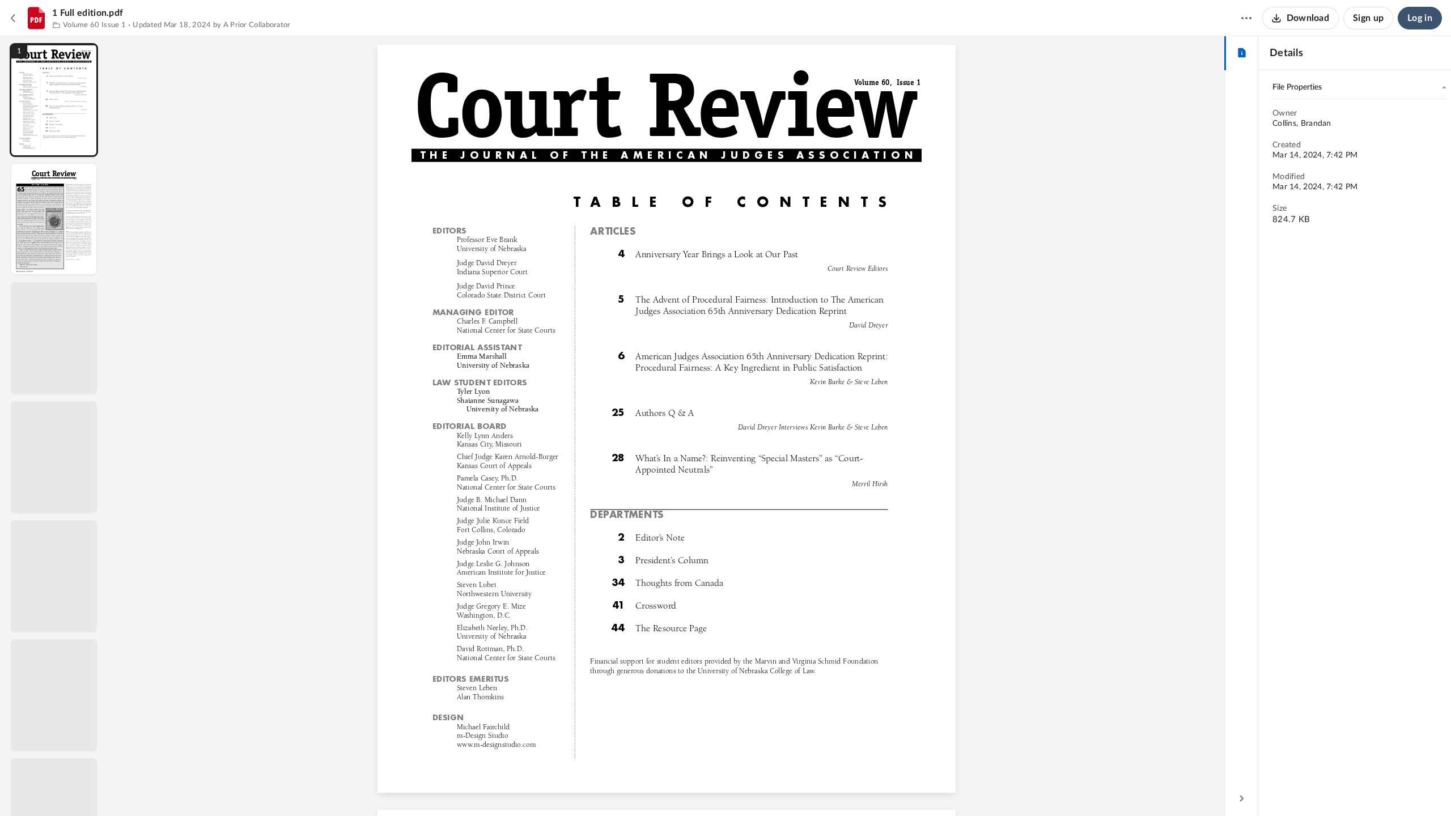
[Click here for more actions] (1246, 18)
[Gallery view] (750, 788)
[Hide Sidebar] (1242, 798)
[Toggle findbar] (583, 788)
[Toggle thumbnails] (562, 788)
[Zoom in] (706, 788)
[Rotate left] (729, 788)
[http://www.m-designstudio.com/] (496, 743)
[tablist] (1241, 53)
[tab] (1241, 53)
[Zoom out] (667, 788)
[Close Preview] (14, 18)
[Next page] (644, 788)
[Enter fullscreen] (771, 788)
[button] (53, 100)
